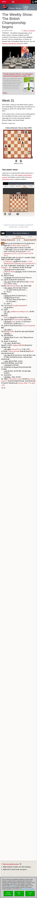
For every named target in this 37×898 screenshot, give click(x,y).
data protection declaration (28, 889)
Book (6, 236)
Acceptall (30, 893)
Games (30, 236)
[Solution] (16, 161)
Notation (18, 236)
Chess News (15, 8)
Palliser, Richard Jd (8, 240)
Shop (4, 1)
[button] (13, 2)
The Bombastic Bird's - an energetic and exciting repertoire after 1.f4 (18, 75)
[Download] (21, 161)
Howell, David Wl (30, 240)
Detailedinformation (8, 893)
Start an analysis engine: (11, 864)
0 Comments (31, 30)
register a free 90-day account (12, 43)
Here (12, 885)
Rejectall (19, 893)
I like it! (25, 30)
